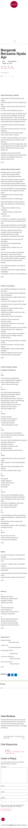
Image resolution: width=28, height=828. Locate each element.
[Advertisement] (14, 24)
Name (3, 785)
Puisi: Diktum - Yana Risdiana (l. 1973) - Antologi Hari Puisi (15, 752)
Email (3, 791)
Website (3, 797)
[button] (12, 41)
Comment (4, 766)
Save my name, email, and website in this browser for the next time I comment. (12, 806)
